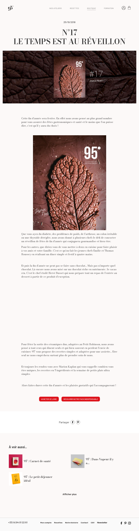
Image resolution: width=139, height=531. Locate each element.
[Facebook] (73, 421)
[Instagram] (129, 522)
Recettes (58, 522)
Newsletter (102, 522)
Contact (84, 522)
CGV (92, 522)
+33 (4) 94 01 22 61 (17, 522)
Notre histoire (71, 522)
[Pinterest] (78, 421)
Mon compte (45, 522)
